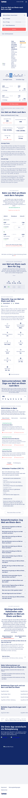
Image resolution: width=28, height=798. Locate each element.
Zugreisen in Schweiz (14, 718)
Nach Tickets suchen (7, 122)
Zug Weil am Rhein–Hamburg (8, 700)
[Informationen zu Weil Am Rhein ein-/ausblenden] (25, 657)
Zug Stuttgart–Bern (6, 694)
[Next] (24, 75)
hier (15, 255)
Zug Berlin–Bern (5, 691)
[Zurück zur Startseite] (3, 2)
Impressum (4, 787)
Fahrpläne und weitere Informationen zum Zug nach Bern (13, 678)
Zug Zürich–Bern (5, 697)
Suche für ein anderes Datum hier (14, 245)
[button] (8, 22)
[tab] (7, 79)
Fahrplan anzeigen (7, 139)
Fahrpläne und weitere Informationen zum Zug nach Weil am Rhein (13, 674)
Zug (7, 718)
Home (2, 718)
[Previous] (5, 282)
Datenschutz (4, 790)
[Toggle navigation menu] (26, 2)
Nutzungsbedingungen (14, 787)
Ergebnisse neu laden (13, 210)
